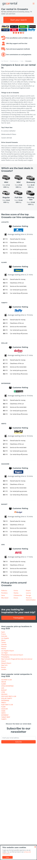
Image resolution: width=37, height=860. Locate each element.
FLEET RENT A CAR (7, 705)
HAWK (3, 711)
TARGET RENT (5, 717)
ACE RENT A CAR (6, 680)
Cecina (16, 590)
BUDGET (4, 690)
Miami (3, 640)
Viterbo (16, 593)
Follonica (4, 590)
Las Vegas (4, 653)
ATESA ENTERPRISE (7, 686)
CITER (3, 692)
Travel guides (18, 618)
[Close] (35, 846)
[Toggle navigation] (33, 3)
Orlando (4, 644)
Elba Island (4, 598)
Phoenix (4, 646)
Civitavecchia (18, 595)
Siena (3, 595)
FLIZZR (3, 707)
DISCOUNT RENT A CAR (8, 696)
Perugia (28, 595)
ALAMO (3, 684)
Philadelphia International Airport (12, 655)
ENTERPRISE (5, 700)
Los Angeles (5, 638)
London (3, 669)
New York (4, 665)
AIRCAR (3, 682)
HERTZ (3, 713)
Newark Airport (6, 663)
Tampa (3, 642)
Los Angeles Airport (7, 651)
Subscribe (18, 742)
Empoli (28, 590)
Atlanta (3, 649)
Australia (4, 636)
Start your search (18, 19)
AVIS (2, 688)
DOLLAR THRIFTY (6, 698)
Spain (3, 632)
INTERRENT (5, 715)
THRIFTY (4, 719)
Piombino (4, 593)
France (3, 634)
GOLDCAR (4, 709)
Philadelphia (5, 657)
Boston (3, 667)
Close (7, 857)
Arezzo (16, 598)
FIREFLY (3, 703)
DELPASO (4, 694)
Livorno (28, 593)
